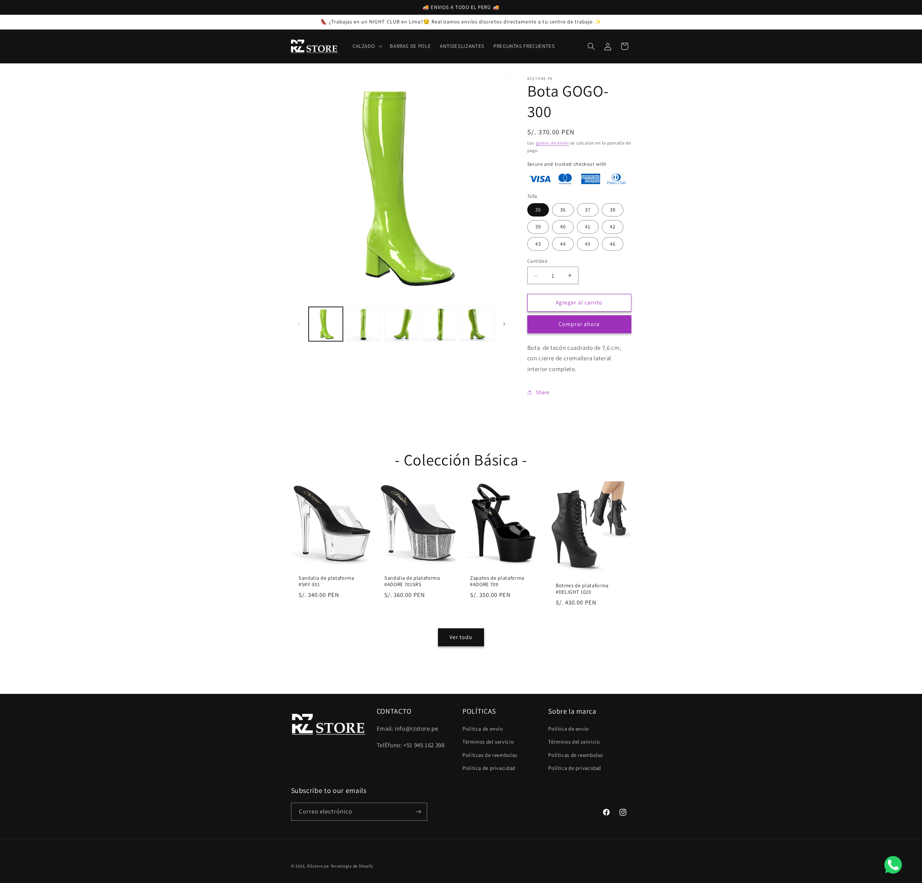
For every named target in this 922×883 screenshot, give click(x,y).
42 (613, 226)
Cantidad (537, 261)
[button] (366, 46)
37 (588, 209)
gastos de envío (552, 143)
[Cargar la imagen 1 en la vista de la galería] (326, 324)
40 (563, 226)
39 (538, 226)
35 (538, 209)
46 (613, 243)
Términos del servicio (488, 741)
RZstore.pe (318, 866)
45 (588, 243)
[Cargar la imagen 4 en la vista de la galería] (439, 324)
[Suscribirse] (418, 811)
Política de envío (482, 728)
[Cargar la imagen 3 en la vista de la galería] (401, 324)
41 (588, 226)
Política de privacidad (488, 767)
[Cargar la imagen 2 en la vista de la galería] (363, 324)
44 (563, 243)
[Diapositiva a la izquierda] (299, 324)
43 (538, 243)
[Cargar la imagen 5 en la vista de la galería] (477, 324)
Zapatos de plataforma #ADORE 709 (497, 580)
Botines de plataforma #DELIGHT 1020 (582, 588)
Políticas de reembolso (490, 755)
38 (613, 209)
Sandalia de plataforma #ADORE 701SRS (412, 580)
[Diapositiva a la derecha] (504, 324)
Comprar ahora (579, 324)
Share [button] (543, 392)
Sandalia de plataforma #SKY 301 (326, 580)
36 (563, 209)
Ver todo (461, 637)
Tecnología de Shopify (352, 866)
